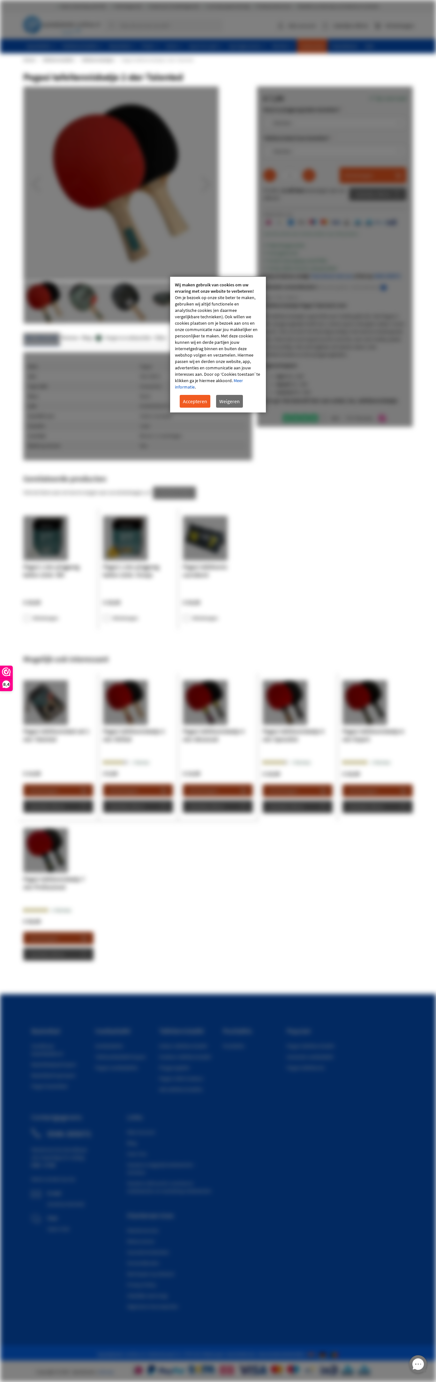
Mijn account (302, 25)
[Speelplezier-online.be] (335, 1354)
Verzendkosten (143, 1263)
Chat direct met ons (332, 276)
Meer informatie (41, 338)
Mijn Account (141, 1132)
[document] (218, 345)
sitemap (106, 1372)
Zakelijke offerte (373, 194)
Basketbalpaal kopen (53, 1064)
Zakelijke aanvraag (147, 1295)
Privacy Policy (141, 1284)
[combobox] (163, 25)
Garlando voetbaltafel (310, 1056)
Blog (132, 1143)
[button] (36, 184)
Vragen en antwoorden (128, 338)
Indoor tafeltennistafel (183, 1046)
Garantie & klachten (148, 1252)
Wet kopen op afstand (150, 1274)
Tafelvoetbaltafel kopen (120, 1056)
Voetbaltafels (109, 1046)
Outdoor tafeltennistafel (185, 1056)
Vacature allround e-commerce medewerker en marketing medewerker (169, 1187)
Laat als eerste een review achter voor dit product (310, 234)
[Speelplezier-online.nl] (312, 1354)
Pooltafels (233, 1046)
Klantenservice (143, 1230)
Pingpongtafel (174, 1067)
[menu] (220, 46)
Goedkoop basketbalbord (47, 1050)
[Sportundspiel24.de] (323, 1354)
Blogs (91, 338)
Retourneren (140, 1241)
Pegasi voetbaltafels (116, 1067)
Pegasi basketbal (49, 1086)
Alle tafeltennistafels (181, 1089)
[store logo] (61, 24)
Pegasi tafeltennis (306, 1067)
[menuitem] (41, 46)
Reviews (70, 338)
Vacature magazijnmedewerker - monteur (161, 1168)
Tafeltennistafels (58, 60)
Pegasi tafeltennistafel (310, 1046)
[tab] (41, 339)
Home (29, 60)
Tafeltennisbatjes (97, 60)
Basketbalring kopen (53, 1075)
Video (160, 338)
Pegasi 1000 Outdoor (181, 1078)
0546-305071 (387, 276)
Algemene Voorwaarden (152, 1306)
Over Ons (137, 1154)
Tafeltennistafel (181, 1030)
